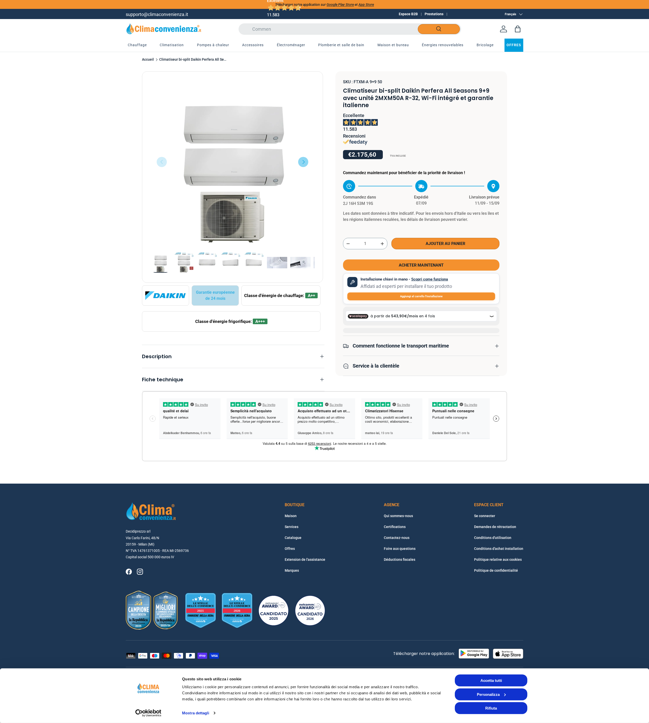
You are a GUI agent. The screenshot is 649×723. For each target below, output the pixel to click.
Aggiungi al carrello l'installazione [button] (421, 296)
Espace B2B (408, 14)
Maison (291, 516)
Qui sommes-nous (398, 516)
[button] (517, 29)
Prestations (434, 14)
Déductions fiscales (399, 559)
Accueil (148, 59)
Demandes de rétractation (495, 527)
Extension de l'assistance (305, 559)
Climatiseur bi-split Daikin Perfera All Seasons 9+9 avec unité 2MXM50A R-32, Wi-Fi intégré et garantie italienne (193, 59)
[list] (232, 162)
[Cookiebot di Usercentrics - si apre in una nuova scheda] (148, 713)
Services (291, 527)
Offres (290, 549)
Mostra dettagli (195, 713)
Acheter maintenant (421, 265)
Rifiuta (491, 708)
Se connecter (484, 516)
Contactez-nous (396, 538)
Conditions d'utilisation (492, 538)
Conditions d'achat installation (498, 549)
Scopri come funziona (429, 279)
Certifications (395, 527)
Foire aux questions (400, 549)
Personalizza (488, 694)
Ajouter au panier (445, 243)
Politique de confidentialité (496, 570)
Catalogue (293, 538)
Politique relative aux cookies (498, 559)
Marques (292, 570)
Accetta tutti (491, 680)
